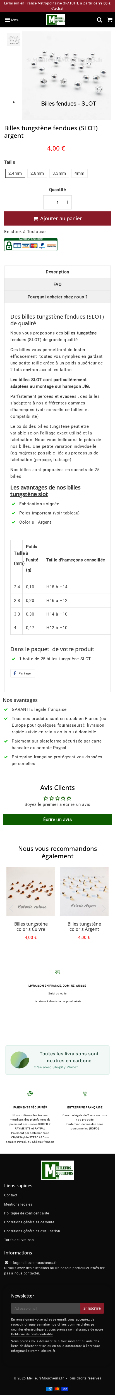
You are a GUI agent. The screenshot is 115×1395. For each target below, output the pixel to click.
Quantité (57, 189)
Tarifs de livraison (19, 1240)
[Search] (99, 20)
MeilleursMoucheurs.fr (45, 1378)
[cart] (110, 20)
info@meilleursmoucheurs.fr (33, 1351)
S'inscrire (92, 1308)
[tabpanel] (14, 39)
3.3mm (59, 173)
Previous (11, 907)
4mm (80, 173)
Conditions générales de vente (29, 1222)
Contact (10, 1195)
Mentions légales (18, 1204)
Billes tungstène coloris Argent (84, 926)
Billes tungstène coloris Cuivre (31, 926)
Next (104, 907)
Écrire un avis (57, 819)
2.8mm (37, 173)
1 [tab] (13, 102)
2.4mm (15, 173)
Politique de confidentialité (26, 1213)
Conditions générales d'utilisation (32, 1231)
